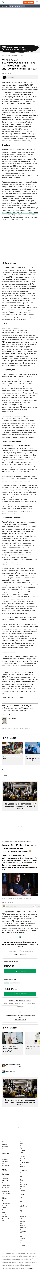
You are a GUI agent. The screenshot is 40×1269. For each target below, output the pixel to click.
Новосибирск (5, 1180)
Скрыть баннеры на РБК (24, 1159)
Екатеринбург (5, 1178)
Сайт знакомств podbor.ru (22, 1220)
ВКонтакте (22, 1145)
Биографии (5, 1159)
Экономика (5, 1146)
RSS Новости (23, 1172)
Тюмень (4, 1207)
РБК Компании (22, 1224)
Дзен (21, 1152)
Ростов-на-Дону (6, 1203)
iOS (21, 1240)
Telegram (22, 1150)
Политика (4, 1144)
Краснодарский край (6, 1194)
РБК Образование (5, 1164)
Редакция (22, 1186)
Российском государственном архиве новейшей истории (16, 211)
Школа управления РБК (23, 1231)
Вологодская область (5, 1188)
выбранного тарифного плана (10, 1004)
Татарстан (4, 1205)
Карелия (4, 1214)
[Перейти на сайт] (20, 49)
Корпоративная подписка (24, 1165)
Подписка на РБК (24, 1162)
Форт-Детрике (24, 346)
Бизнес (4, 1151)
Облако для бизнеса (22, 1201)
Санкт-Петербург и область (5, 1174)
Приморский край (5, 1219)
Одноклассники (24, 1148)
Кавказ (3, 1212)
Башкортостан (6, 1185)
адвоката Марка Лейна (23, 293)
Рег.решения (23, 1214)
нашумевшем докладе (11, 82)
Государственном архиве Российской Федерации (20, 213)
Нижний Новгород (4, 1197)
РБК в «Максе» (9, 738)
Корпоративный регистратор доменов (23, 1206)
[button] (20, 49)
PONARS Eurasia (16, 697)
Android (22, 1243)
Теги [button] (3, 770)
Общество (4, 1148)
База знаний (5, 1161)
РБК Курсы (23, 1227)
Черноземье (5, 1210)
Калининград (5, 1191)
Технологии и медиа (5, 1153)
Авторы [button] (4, 1060)
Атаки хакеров (6, 55)
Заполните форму (20, 1019)
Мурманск (4, 1216)
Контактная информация (23, 1183)
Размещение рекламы (23, 1189)
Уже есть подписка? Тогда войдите (20, 1000)
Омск (3, 1183)
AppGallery (23, 1245)
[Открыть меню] (37, 2)
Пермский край (6, 1201)
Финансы (4, 1157)
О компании (22, 1179)
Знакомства (23, 1216)
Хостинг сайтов (22, 1210)
